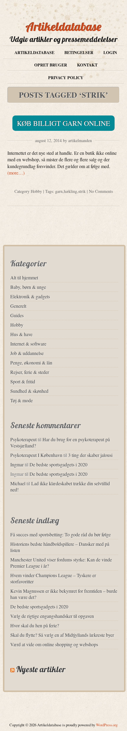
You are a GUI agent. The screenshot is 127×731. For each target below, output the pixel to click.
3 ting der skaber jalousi (90, 455)
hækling (70, 191)
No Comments (101, 191)
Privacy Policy (65, 77)
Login (110, 52)
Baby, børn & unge (28, 287)
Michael (17, 483)
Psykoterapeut (23, 439)
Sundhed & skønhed (29, 391)
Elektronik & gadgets (30, 296)
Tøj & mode (21, 400)
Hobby (36, 191)
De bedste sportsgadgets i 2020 (58, 464)
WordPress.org (107, 724)
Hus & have (21, 334)
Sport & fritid (22, 381)
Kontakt (87, 65)
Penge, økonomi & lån (31, 362)
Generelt (18, 306)
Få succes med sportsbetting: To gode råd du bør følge (60, 534)
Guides (17, 315)
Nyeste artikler (41, 669)
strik (82, 191)
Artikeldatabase (64, 26)
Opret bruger (50, 65)
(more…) (16, 173)
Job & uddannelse (27, 353)
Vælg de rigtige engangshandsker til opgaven (52, 616)
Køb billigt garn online (63, 123)
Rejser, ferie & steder (29, 372)
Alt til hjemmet (24, 277)
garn (59, 191)
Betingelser (78, 52)
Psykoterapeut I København (36, 455)
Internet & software (28, 344)
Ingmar (17, 464)
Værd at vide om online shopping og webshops (54, 644)
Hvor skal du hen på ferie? (34, 625)
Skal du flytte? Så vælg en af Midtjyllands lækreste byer (62, 635)
